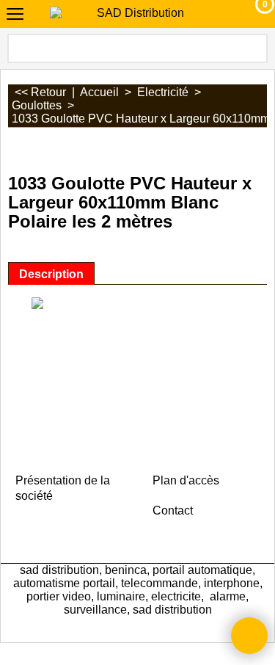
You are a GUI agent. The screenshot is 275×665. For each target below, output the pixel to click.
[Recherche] (255, 48)
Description (51, 273)
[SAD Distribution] (135, 13)
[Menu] (15, 16)
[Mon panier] (251, 14)
